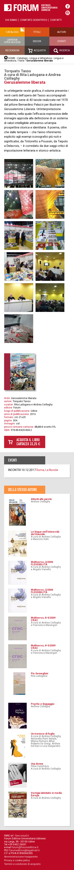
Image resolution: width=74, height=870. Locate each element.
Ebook (37, 41)
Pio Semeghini (39, 673)
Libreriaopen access (12, 41)
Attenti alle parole (41, 499)
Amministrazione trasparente (21, 856)
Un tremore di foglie (43, 733)
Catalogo (12, 32)
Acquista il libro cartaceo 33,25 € (28, 442)
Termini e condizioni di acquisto (22, 864)
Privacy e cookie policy (17, 860)
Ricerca (64, 50)
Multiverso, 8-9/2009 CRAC (43, 619)
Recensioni (12, 50)
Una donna (37, 763)
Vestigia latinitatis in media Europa (46, 794)
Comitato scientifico (33, 20)
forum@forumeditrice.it (25, 847)
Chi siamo (11, 20)
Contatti (56, 20)
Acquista (39, 50)
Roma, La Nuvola (47, 470)
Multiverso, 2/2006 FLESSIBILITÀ (42, 563)
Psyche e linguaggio (42, 704)
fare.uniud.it (22, 835)
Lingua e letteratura (41, 58)
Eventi (62, 41)
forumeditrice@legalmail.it (24, 850)
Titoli (36, 32)
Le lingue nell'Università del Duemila (45, 533)
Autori (61, 32)
